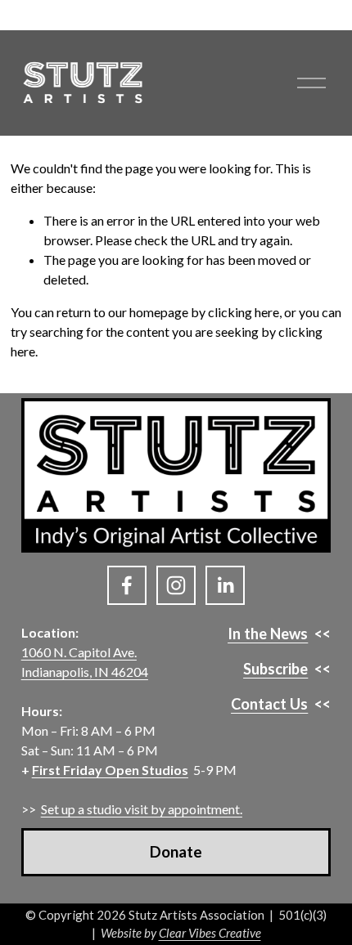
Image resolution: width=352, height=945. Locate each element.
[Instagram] (176, 585)
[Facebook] (127, 585)
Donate (176, 852)
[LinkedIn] (225, 585)
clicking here (243, 312)
